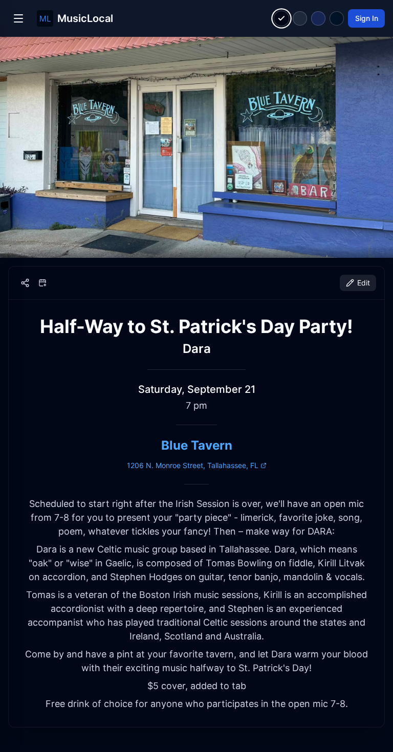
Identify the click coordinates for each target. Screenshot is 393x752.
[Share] (25, 283)
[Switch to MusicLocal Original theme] (282, 19)
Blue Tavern (196, 445)
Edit (363, 282)
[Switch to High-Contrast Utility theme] (337, 18)
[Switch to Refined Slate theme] (300, 18)
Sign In (366, 18)
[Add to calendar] (42, 283)
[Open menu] (18, 18)
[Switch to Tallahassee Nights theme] (318, 18)
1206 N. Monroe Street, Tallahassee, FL (192, 465)
